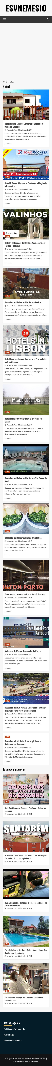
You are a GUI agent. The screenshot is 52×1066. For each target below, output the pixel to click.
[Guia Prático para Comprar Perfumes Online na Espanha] (26, 789)
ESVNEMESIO (26, 8)
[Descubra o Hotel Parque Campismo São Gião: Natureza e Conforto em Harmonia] (26, 688)
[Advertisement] (26, 50)
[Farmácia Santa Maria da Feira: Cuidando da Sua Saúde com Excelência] (26, 931)
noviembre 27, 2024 (26, 249)
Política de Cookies (12, 1040)
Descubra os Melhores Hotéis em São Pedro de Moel (26, 480)
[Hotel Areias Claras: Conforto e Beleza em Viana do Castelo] (26, 105)
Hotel (7, 117)
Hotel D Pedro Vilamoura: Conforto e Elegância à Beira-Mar (26, 185)
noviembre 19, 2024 (26, 484)
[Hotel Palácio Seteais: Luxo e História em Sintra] (26, 399)
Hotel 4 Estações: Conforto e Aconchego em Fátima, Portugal (25, 244)
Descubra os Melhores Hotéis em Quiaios (23, 537)
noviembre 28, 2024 (26, 130)
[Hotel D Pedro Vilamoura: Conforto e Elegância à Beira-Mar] (26, 164)
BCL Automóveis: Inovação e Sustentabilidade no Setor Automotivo (26, 904)
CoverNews (18, 1061)
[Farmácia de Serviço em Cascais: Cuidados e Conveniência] (26, 978)
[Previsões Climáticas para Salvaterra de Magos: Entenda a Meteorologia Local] (26, 836)
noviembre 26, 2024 (26, 365)
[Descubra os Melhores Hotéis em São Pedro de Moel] (26, 459)
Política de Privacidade (14, 1029)
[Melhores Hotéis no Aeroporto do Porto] (26, 632)
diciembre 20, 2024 (26, 814)
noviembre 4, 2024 (25, 747)
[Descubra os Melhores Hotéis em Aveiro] (26, 283)
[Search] (47, 19)
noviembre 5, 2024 (25, 714)
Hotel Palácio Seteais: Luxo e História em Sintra (23, 420)
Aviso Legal (9, 1035)
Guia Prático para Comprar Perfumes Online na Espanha (25, 809)
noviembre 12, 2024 (26, 598)
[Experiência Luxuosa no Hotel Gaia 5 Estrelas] (26, 575)
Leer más (8, 144)
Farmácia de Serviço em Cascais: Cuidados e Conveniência (24, 999)
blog (6, 802)
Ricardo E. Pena (12, 130)
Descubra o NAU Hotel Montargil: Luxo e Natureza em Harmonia (23, 743)
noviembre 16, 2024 (26, 541)
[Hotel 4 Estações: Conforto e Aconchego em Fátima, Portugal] (26, 224)
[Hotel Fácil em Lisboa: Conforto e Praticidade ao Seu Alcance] (26, 340)
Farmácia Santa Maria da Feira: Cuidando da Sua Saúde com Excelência (26, 951)
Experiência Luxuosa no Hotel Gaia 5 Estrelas (25, 594)
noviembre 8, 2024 (25, 654)
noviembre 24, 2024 (26, 425)
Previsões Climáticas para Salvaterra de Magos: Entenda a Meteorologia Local (26, 857)
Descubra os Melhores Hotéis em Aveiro (23, 302)
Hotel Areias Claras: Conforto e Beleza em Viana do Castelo (24, 125)
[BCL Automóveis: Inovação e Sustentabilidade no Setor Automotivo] (26, 884)
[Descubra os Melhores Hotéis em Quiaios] (26, 518)
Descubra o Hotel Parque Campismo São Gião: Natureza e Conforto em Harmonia (25, 709)
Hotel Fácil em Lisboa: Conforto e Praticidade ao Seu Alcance (25, 360)
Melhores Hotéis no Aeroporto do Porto (23, 651)
